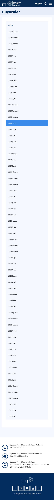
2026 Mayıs (12, 50)
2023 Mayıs (12, 257)
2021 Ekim (12, 374)
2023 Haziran (13, 251)
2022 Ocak (12, 355)
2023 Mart (12, 270)
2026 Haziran (13, 44)
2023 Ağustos (13, 239)
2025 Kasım (12, 86)
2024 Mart (12, 196)
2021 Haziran (13, 398)
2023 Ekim (12, 227)
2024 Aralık (12, 154)
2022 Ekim (12, 300)
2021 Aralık (12, 361)
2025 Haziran (13, 117)
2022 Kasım (12, 294)
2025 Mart (12, 135)
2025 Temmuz (13, 111)
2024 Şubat (12, 202)
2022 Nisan (12, 337)
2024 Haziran (13, 184)
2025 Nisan (12, 129)
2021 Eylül (12, 380)
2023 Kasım (12, 221)
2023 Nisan (12, 264)
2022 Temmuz (13, 319)
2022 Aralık (12, 288)
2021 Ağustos (13, 386)
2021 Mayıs (12, 404)
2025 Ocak (12, 147)
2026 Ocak (12, 74)
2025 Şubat (12, 141)
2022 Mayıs (12, 331)
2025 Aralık (12, 80)
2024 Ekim (12, 160)
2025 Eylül (12, 99)
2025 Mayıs (12, 123)
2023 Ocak (12, 282)
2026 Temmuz (13, 37)
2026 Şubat (12, 68)
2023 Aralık (12, 215)
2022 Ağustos (13, 313)
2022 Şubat (12, 349)
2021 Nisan (12, 410)
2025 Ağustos (13, 105)
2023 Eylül (12, 233)
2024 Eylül (12, 166)
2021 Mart (12, 416)
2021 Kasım (12, 368)
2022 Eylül (12, 306)
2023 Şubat (12, 276)
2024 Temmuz (13, 178)
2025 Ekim (12, 92)
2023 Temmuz (13, 245)
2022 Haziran (13, 325)
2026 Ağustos (13, 31)
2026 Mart (12, 62)
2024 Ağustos (13, 172)
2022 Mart (12, 343)
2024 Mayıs (12, 190)
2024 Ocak (12, 209)
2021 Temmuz (13, 392)
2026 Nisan (12, 56)
